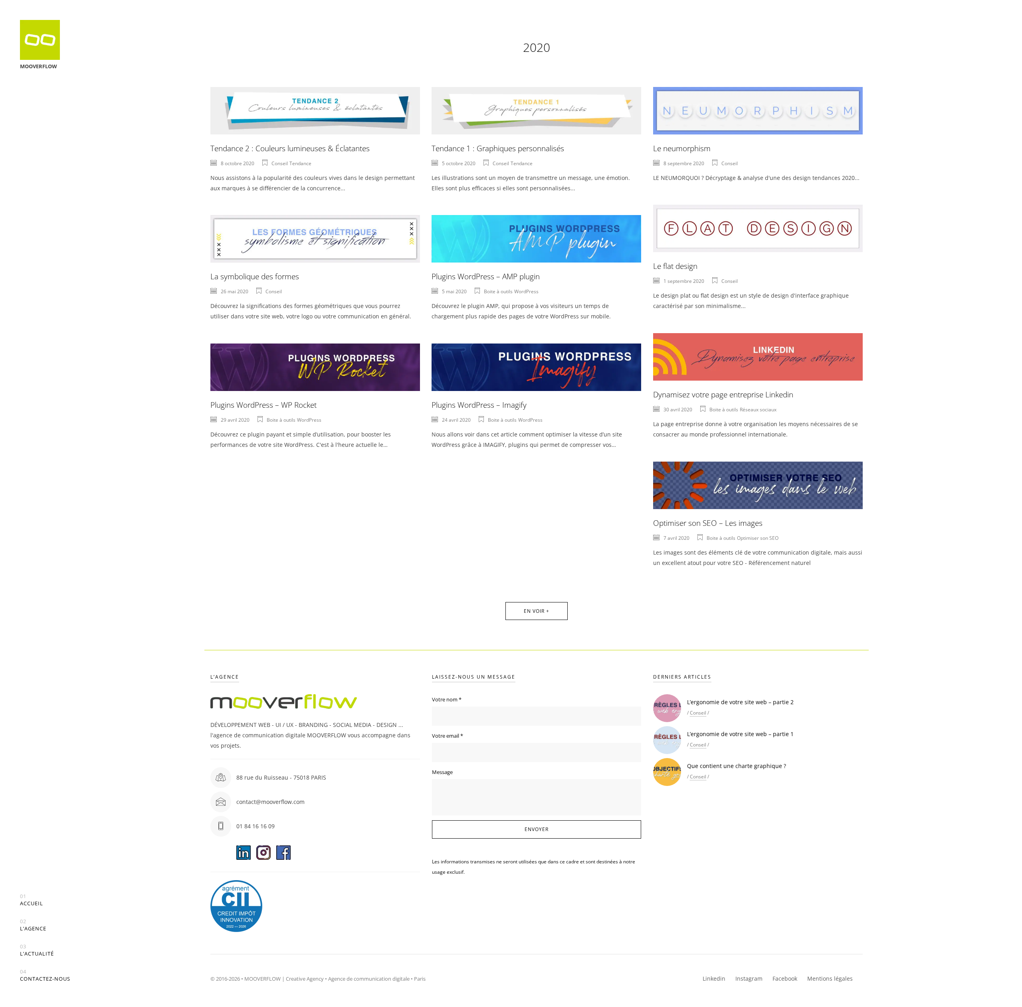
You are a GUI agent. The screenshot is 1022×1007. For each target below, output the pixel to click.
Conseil (279, 163)
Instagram (749, 978)
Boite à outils (498, 291)
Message (442, 772)
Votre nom (446, 699)
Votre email (447, 735)
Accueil (31, 899)
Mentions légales (830, 978)
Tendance (300, 163)
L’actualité (37, 950)
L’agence (33, 925)
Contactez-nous (45, 975)
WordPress (526, 291)
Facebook (784, 978)
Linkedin (714, 978)
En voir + (536, 611)
